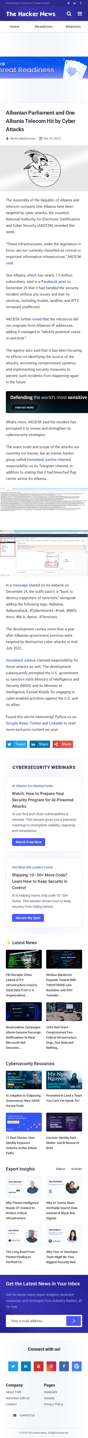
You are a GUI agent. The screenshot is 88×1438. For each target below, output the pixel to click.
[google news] (76, 1366)
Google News (17, 723)
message (20, 585)
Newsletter (44, 27)
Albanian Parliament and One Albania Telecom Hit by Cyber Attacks (41, 121)
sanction (17, 679)
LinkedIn (56, 723)
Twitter (35, 723)
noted (37, 319)
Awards (49, 1398)
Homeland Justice (42, 459)
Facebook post (53, 281)
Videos (60, 1169)
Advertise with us (18, 1398)
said (9, 263)
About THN (13, 1392)
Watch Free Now (29, 842)
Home (14, 27)
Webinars (73, 27)
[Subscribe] (73, 1321)
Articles (76, 1169)
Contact (11, 1404)
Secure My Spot (28, 918)
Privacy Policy (53, 1404)
